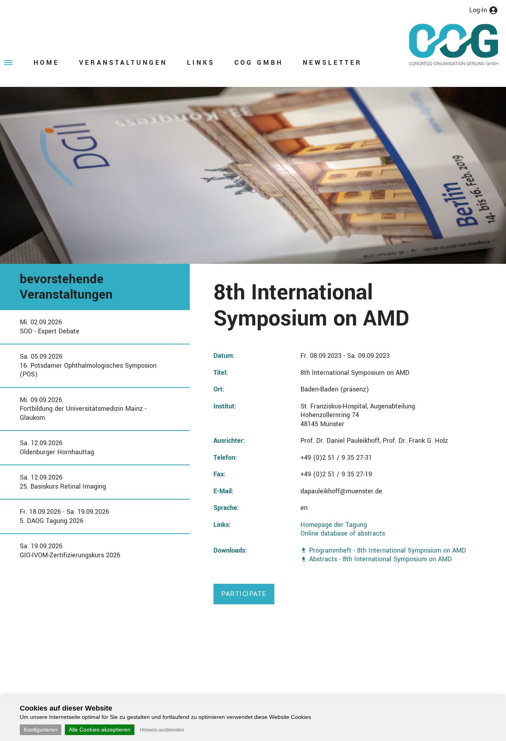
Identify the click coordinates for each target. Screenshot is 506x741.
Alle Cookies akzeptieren (99, 729)
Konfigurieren (40, 729)
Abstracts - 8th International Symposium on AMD (380, 559)
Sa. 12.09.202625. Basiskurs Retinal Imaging (63, 482)
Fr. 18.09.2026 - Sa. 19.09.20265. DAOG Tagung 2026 (64, 516)
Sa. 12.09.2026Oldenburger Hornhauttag (57, 447)
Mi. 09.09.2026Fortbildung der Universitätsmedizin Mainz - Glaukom (83, 408)
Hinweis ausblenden (162, 730)
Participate (243, 593)
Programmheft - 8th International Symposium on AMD (387, 550)
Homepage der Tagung (333, 524)
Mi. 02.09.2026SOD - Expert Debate (49, 327)
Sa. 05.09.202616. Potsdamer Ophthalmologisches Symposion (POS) (88, 365)
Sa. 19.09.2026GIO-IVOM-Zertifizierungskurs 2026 (70, 551)
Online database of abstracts (342, 533)
